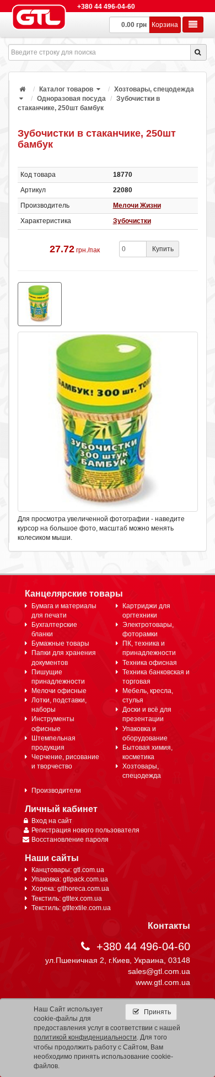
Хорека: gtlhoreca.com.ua (70, 888)
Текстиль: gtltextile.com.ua (71, 908)
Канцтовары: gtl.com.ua (67, 870)
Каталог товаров (66, 89)
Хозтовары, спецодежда (154, 89)
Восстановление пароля (70, 839)
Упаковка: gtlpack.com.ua (69, 879)
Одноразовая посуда (71, 98)
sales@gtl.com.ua (159, 971)
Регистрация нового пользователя (85, 830)
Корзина (165, 25)
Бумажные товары (60, 643)
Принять (156, 1012)
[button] (99, 89)
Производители (56, 790)
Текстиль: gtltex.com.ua (66, 898)
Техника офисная (149, 663)
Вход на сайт (51, 821)
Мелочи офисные (59, 691)
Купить (163, 249)
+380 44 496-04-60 (106, 6)
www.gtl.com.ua (163, 982)
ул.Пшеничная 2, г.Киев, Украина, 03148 (117, 960)
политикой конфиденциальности (85, 1037)
